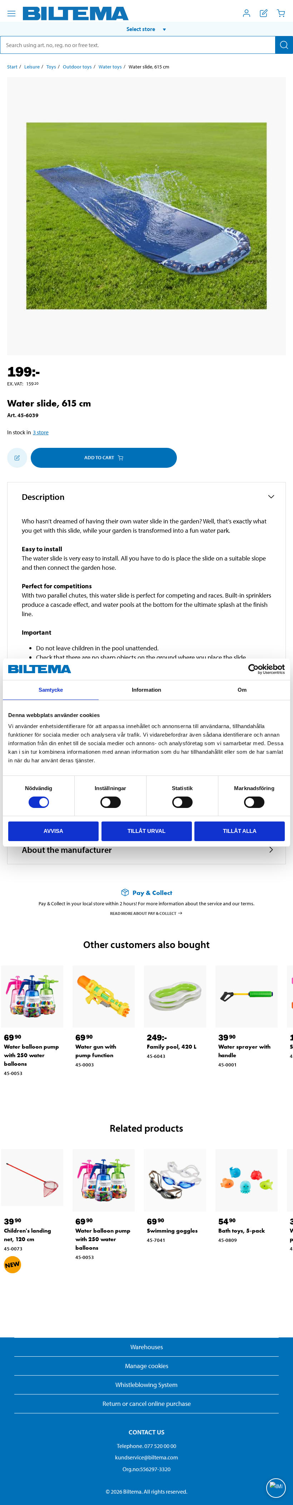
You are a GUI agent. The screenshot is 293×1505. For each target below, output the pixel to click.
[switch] (110, 802)
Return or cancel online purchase (147, 1403)
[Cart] (280, 13)
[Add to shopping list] (17, 458)
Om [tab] (242, 690)
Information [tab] (146, 690)
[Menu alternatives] (11, 13)
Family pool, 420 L (172, 1046)
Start (12, 66)
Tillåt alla (240, 831)
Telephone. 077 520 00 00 (146, 1445)
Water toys (110, 66)
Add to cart (99, 457)
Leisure (32, 66)
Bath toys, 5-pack (241, 1230)
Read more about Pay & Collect (143, 913)
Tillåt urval (146, 831)
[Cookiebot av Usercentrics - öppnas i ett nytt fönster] (253, 669)
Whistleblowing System (146, 1385)
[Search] (284, 45)
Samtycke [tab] (51, 690)
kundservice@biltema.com (146, 1457)
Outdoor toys (77, 66)
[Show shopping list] (263, 13)
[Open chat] (276, 1488)
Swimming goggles (172, 1230)
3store (41, 432)
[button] (146, 29)
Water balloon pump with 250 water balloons (31, 1055)
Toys (51, 66)
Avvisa (53, 831)
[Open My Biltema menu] (246, 13)
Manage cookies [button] (146, 1366)
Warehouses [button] (146, 1347)
